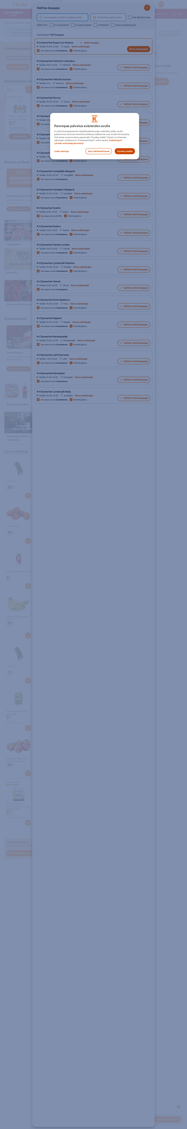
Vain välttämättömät (99, 151)
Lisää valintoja (61, 151)
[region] (94, 136)
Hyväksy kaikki (125, 151)
